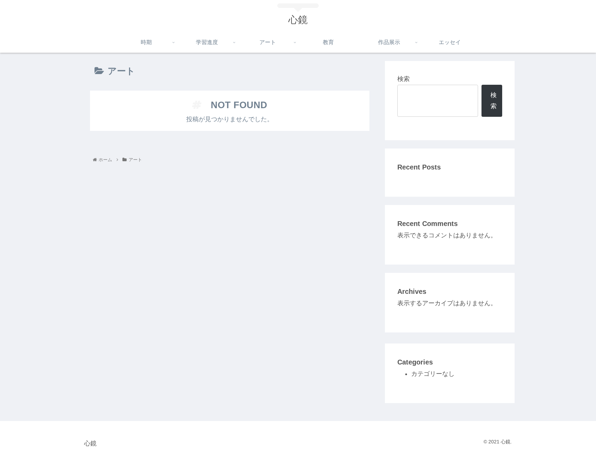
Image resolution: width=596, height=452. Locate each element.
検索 (403, 78)
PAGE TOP (576, 433)
